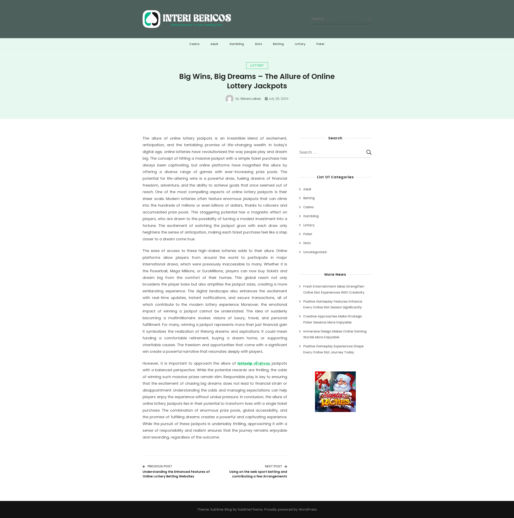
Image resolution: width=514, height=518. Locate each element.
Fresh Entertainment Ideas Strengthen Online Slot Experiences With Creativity (333, 289)
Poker (320, 44)
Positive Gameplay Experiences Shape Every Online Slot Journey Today (333, 349)
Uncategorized (314, 252)
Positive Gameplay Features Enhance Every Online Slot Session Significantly (332, 304)
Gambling (236, 44)
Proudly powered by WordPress (290, 509)
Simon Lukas (250, 98)
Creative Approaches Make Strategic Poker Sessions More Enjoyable (332, 319)
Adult (214, 44)
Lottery (300, 44)
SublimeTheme (250, 509)
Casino (194, 44)
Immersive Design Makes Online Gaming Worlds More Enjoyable (334, 334)
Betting (278, 44)
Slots (258, 44)
